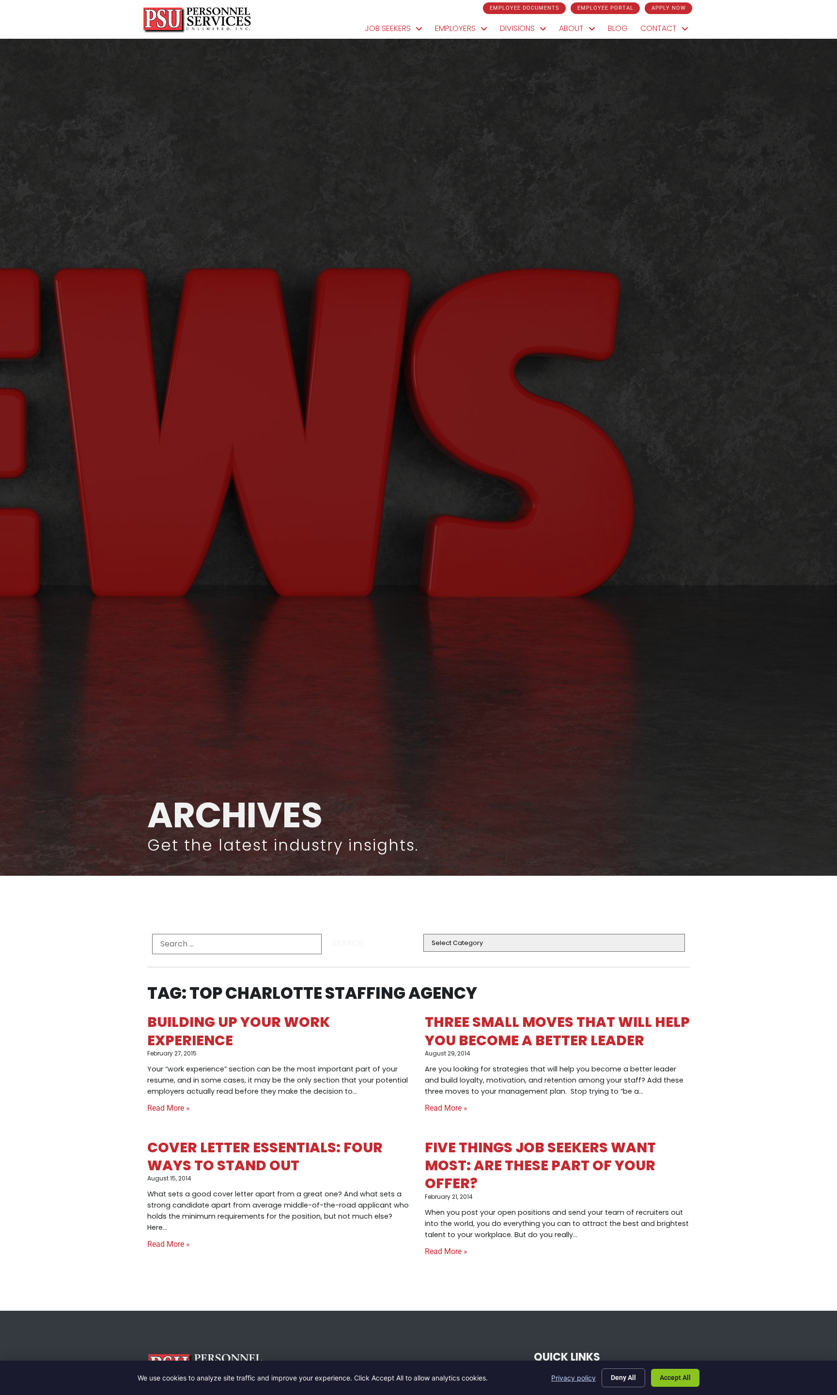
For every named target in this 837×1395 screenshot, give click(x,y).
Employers (464, 31)
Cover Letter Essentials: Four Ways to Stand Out (265, 1156)
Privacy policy (573, 1378)
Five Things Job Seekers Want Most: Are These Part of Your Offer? (540, 1166)
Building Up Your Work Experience (238, 1031)
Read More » (168, 1108)
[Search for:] (237, 944)
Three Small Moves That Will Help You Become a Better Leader (557, 1031)
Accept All (675, 1377)
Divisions (526, 31)
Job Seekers (397, 31)
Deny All (623, 1377)
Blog (621, 31)
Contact (667, 31)
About (580, 31)
